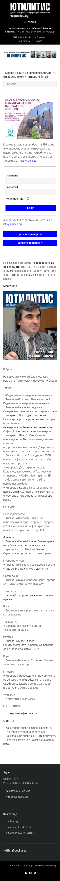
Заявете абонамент (30, 242)
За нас (38, 41)
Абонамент (41, 37)
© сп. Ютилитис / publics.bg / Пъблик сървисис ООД (30, 865)
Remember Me (14, 198)
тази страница (27, 160)
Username (12, 175)
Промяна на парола (30, 234)
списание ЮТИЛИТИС (19, 827)
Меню (31, 22)
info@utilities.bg (12, 224)
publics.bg (12, 821)
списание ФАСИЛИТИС (20, 833)
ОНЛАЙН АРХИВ (21, 37)
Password (12, 187)
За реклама (24, 41)
